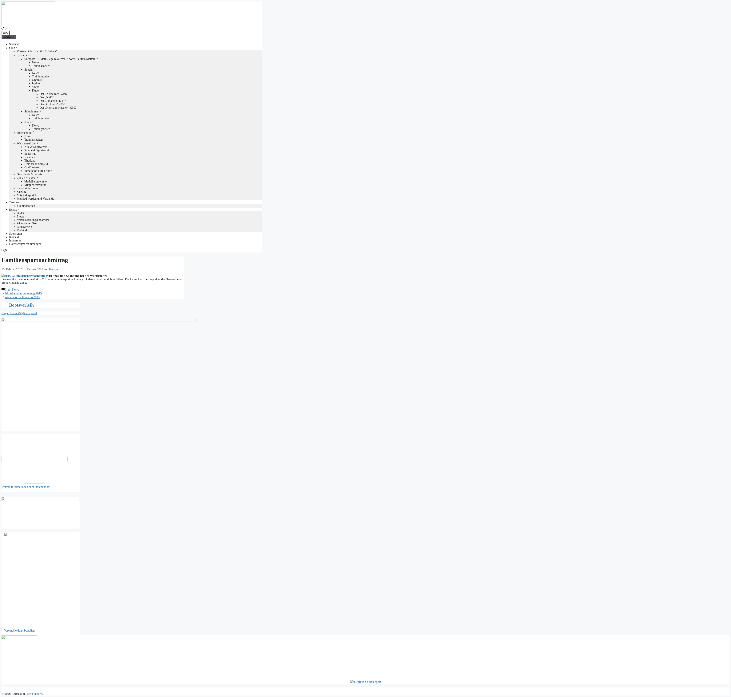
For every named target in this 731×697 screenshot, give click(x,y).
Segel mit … (31, 153)
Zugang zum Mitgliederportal (19, 313)
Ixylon (36, 83)
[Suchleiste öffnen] (5, 29)
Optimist (37, 79)
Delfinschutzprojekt (36, 164)
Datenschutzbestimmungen (25, 243)
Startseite (14, 44)
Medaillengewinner (36, 181)
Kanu (27, 122)
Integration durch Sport (38, 170)
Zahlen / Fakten (26, 178)
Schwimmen (31, 111)
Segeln (28, 69)
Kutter (36, 90)
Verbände (22, 230)
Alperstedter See (27, 223)
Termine (14, 202)
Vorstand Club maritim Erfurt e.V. (37, 51)
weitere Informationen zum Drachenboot (26, 486)
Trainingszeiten (41, 65)
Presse (20, 216)
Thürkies (29, 160)
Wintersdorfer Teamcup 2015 (22, 297)
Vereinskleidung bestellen (19, 630)
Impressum (15, 240)
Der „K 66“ (47, 97)
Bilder (20, 213)
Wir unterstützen (26, 143)
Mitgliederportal (26, 195)
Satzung (21, 191)
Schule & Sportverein (37, 150)
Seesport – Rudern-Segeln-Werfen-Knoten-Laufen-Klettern (60, 59)
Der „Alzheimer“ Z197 (53, 94)
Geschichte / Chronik (29, 174)
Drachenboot (24, 132)
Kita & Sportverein (35, 146)
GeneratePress (35, 693)
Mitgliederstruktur (35, 184)
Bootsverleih (24, 226)
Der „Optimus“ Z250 (52, 104)
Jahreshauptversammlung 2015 (23, 293)
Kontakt (14, 237)
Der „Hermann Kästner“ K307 (58, 107)
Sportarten (23, 55)
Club (12, 47)
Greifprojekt (31, 167)
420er (35, 86)
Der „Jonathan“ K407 (53, 100)
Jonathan (29, 157)
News (35, 62)
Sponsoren (15, 233)
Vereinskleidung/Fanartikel (33, 219)
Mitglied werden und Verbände (35, 198)
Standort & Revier (28, 188)
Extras (13, 209)
